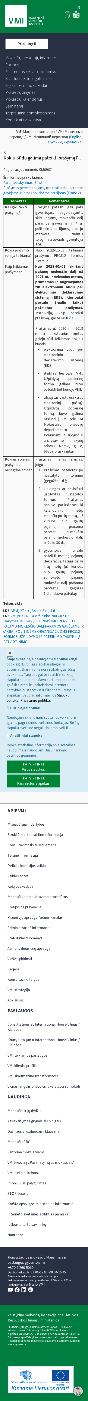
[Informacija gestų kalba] (68, 17)
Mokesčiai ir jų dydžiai (24, 1111)
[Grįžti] (5, 152)
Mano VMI (37, 1284)
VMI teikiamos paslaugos (27, 1055)
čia (71, 318)
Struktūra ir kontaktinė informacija (35, 834)
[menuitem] (32, 58)
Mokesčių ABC (18, 1142)
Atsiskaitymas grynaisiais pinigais (34, 1121)
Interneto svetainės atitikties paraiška (37, 1214)
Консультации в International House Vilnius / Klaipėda (43, 1042)
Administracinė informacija (28, 928)
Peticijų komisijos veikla (26, 865)
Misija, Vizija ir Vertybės (25, 824)
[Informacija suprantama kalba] (76, 17)
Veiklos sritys (17, 876)
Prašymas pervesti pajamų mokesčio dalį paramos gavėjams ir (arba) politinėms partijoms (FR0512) (43, 190)
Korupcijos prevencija (24, 907)
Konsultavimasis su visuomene (31, 845)
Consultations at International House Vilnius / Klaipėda (43, 1027)
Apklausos (15, 1000)
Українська (72, 142)
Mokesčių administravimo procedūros (37, 897)
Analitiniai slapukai (26, 735)
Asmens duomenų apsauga (28, 948)
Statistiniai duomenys (24, 938)
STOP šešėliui (18, 1193)
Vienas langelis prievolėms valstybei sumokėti (43, 1086)
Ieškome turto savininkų (26, 1224)
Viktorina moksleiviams (26, 1152)
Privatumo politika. (35, 700)
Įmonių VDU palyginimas (26, 1183)
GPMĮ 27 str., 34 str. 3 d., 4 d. (33, 611)
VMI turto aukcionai (23, 1173)
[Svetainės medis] (78, 8)
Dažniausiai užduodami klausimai (33, 1131)
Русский (55, 142)
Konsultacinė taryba (23, 979)
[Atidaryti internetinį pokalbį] (78, 1391)
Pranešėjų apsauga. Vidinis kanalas (35, 917)
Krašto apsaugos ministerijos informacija (40, 1204)
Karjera (13, 969)
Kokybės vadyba (20, 886)
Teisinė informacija (22, 855)
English (76, 137)
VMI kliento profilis (22, 1065)
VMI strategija (18, 990)
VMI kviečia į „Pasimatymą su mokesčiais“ (41, 1162)
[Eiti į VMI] (24, 16)
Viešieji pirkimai (19, 959)
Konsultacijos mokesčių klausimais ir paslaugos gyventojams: (37, 1260)
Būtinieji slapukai (24, 708)
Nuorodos (15, 1235)
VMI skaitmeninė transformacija (33, 1076)
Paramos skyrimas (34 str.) (24, 182)
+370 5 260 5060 (21, 1267)
